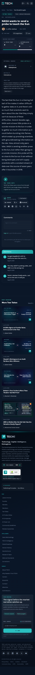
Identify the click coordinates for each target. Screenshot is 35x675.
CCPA (14, 664)
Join (18, 630)
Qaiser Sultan (8, 333)
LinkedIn (9, 202)
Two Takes (9, 10)
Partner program (21, 613)
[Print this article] (27, 206)
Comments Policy (6, 664)
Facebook (24, 202)
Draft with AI (23, 198)
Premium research (9, 613)
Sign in (6, 233)
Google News (18, 33)
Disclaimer (24, 661)
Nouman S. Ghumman (10, 396)
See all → (30, 303)
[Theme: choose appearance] (23, 3)
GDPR (26, 664)
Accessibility (20, 664)
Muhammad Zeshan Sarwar (12, 427)
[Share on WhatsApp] (16, 206)
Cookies (17, 661)
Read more (8, 91)
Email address (7, 621)
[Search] (27, 3)
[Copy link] (20, 206)
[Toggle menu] (31, 3)
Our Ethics (21, 488)
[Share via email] (24, 206)
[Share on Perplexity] (8, 206)
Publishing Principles (9, 488)
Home (3, 10)
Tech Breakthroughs (22, 14)
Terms (12, 661)
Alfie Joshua (12, 29)
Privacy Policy (5, 661)
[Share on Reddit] (12, 206)
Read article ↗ (26, 61)
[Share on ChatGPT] (5, 206)
